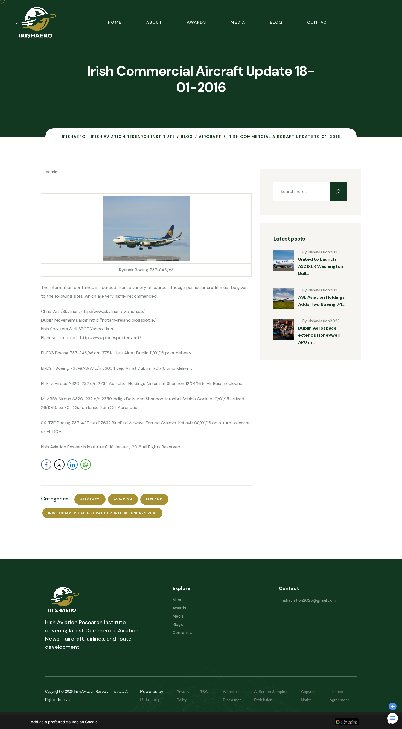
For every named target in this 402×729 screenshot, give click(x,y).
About (154, 22)
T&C (209, 691)
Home (115, 22)
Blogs (178, 624)
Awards (196, 22)
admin (51, 171)
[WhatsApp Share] (85, 464)
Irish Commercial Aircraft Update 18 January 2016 (102, 513)
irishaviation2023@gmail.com (308, 600)
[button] (201, 722)
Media (238, 22)
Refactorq (149, 699)
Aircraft (90, 499)
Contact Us (184, 632)
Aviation (123, 499)
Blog (276, 22)
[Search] (338, 191)
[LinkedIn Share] (72, 464)
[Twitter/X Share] (59, 464)
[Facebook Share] (46, 464)
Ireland (154, 499)
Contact (318, 22)
